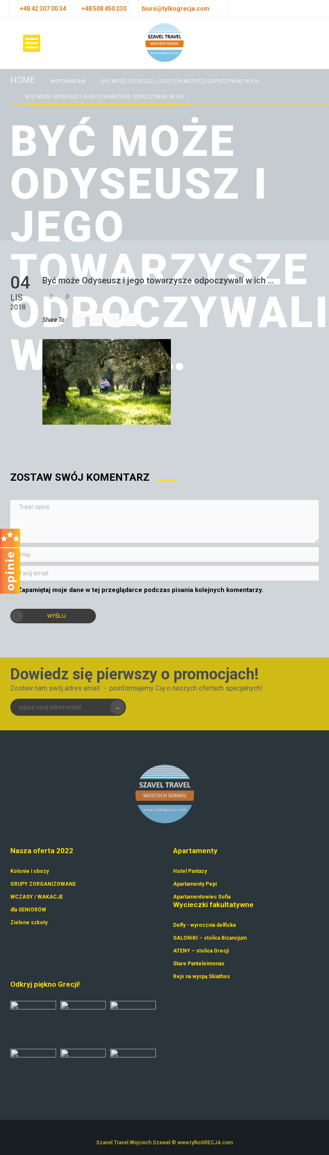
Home (22, 80)
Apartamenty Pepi (195, 884)
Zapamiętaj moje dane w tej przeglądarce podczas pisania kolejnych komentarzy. (140, 590)
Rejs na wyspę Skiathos (201, 976)
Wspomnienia (68, 81)
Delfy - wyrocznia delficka (204, 925)
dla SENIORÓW (28, 910)
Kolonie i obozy (29, 871)
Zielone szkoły (29, 923)
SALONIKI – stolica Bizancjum (210, 938)
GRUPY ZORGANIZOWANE (43, 884)
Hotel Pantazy (190, 871)
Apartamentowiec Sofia (201, 897)
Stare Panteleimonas (198, 964)
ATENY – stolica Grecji (201, 951)
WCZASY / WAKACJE (36, 897)
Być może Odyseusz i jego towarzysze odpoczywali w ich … (182, 81)
